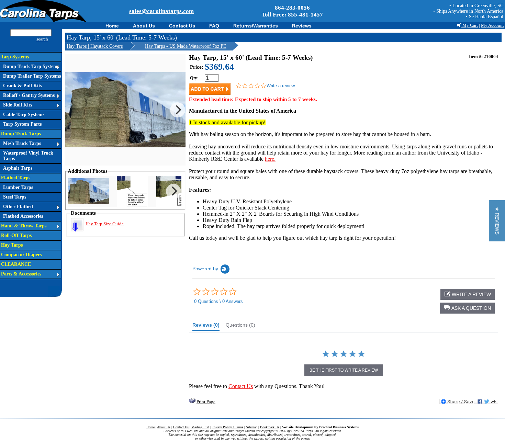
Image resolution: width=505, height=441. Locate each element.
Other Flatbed (18, 206)
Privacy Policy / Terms (227, 427)
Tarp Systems (15, 56)
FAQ (214, 26)
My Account (492, 25)
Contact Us (182, 26)
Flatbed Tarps (15, 177)
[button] (467, 308)
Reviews (302, 26)
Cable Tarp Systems (23, 114)
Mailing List (200, 427)
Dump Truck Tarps (21, 133)
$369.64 (219, 67)
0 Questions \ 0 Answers (218, 301)
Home (112, 26)
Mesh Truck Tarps (22, 143)
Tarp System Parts (22, 124)
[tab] (206, 326)
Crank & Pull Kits (22, 85)
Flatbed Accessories (23, 216)
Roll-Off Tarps (16, 235)
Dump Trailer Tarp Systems (32, 76)
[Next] (177, 109)
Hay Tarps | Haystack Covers (95, 46)
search (42, 39)
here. (270, 159)
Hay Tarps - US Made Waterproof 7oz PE (185, 46)
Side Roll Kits (17, 105)
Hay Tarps (12, 245)
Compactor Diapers (21, 254)
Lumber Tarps (18, 187)
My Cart (469, 25)
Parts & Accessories (21, 273)
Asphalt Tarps (17, 168)
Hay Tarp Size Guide (105, 223)
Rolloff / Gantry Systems (29, 95)
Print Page (206, 401)
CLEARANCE (16, 264)
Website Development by (320, 427)
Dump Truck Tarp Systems (31, 66)
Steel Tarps (14, 197)
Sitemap (251, 427)
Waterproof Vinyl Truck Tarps (28, 155)
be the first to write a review (344, 370)
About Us (144, 26)
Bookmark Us (269, 427)
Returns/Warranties (255, 26)
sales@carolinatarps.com (161, 11)
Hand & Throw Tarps (23, 225)
